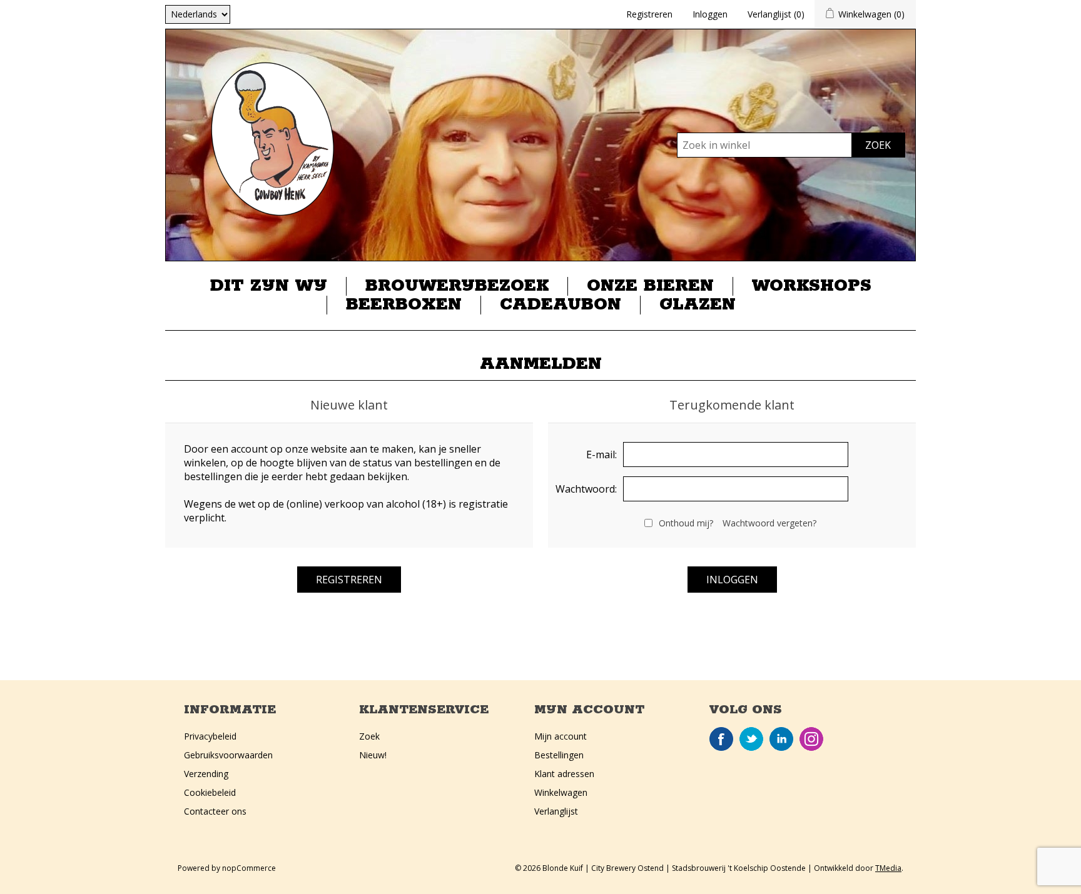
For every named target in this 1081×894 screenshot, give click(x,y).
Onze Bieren (650, 286)
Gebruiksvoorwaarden (228, 755)
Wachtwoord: (586, 489)
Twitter (751, 739)
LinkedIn (781, 739)
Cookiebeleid (210, 792)
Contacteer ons (215, 811)
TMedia (888, 868)
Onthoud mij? (686, 523)
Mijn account (560, 736)
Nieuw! (373, 755)
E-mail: (601, 454)
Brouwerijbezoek (457, 286)
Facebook (721, 739)
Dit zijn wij (268, 286)
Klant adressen (564, 774)
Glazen (697, 305)
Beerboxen (404, 305)
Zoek (369, 736)
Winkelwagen (560, 792)
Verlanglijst (556, 811)
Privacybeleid (210, 736)
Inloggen (710, 14)
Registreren (649, 14)
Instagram (811, 739)
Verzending (206, 774)
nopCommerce (249, 868)
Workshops (811, 286)
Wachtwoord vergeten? (769, 523)
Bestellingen (559, 755)
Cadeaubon (560, 305)
